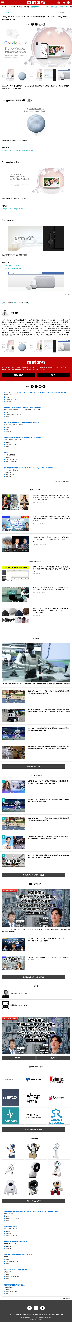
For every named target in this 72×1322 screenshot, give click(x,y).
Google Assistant (23, 302)
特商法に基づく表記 (57, 1315)
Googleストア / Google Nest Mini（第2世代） (17, 150)
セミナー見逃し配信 (51, 7)
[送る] (40, 24)
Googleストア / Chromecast (12, 265)
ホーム (4, 7)
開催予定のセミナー (37, 7)
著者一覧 (11, 1315)
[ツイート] (32, 24)
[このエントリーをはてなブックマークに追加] (43, 24)
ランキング (11, 7)
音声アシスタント (8, 302)
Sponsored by (58, 481)
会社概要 (18, 1315)
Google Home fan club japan (12, 268)
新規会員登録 (18, 375)
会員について (63, 7)
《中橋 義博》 (66, 294)
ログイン (53, 375)
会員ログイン (19, 1058)
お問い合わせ (27, 1315)
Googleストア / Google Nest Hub (13, 209)
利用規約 (35, 1315)
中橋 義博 (14, 313)
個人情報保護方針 (44, 1315)
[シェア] (36, 24)
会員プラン (53, 1058)
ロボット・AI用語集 (23, 7)
